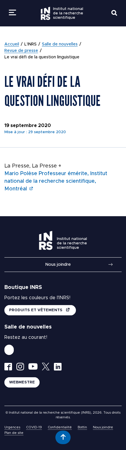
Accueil (11, 44)
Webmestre (22, 382)
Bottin (82, 427)
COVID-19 (34, 427)
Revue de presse (21, 51)
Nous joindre (58, 264)
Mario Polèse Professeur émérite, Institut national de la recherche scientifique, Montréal (55, 181)
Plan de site (13, 432)
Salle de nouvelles (60, 44)
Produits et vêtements (36, 310)
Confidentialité (60, 427)
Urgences (12, 427)
